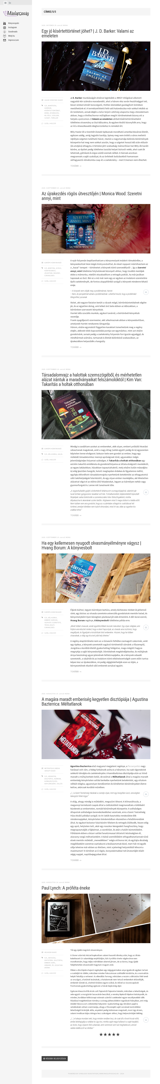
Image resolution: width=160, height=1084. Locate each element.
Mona (65, 25)
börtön (51, 268)
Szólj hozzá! (50, 123)
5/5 (46, 106)
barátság (52, 106)
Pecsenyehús (134, 766)
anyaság (52, 958)
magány (57, 273)
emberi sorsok (51, 620)
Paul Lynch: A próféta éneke (66, 888)
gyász (58, 268)
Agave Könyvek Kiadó (54, 100)
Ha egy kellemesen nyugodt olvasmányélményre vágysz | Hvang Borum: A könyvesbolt (91, 545)
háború (48, 965)
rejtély (48, 115)
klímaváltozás (51, 781)
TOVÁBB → (75, 165)
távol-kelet (49, 625)
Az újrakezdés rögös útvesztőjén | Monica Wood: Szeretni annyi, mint (92, 196)
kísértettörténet (52, 110)
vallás (60, 784)
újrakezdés (50, 275)
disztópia (49, 779)
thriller (54, 118)
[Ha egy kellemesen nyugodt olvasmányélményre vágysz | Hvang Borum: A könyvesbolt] (96, 578)
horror (48, 108)
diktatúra (49, 960)
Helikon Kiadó (51, 952)
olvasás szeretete (53, 622)
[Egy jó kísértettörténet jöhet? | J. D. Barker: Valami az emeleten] (96, 66)
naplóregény (50, 784)
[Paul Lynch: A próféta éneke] (96, 919)
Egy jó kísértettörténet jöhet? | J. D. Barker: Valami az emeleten (88, 33)
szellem (55, 115)
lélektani (48, 273)
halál (60, 454)
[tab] (5, 3)
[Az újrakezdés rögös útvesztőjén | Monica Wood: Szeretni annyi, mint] (96, 229)
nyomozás (54, 113)
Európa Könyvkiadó (53, 263)
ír (53, 965)
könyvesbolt (50, 271)
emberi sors (50, 963)
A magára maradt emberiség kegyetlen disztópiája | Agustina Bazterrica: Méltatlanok (95, 702)
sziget (47, 118)
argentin (52, 776)
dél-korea (52, 454)
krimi (47, 113)
